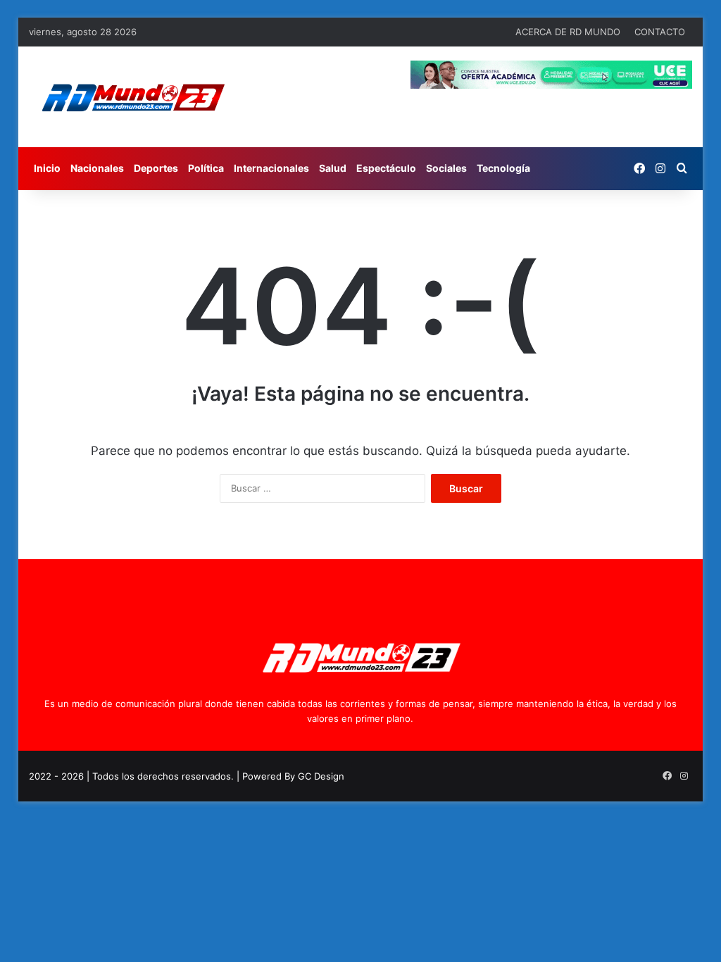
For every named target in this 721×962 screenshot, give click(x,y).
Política (206, 168)
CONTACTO (659, 31)
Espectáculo (386, 168)
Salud (332, 168)
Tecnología (503, 168)
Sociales (446, 168)
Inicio (47, 168)
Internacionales (271, 168)
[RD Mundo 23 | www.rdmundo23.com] (132, 97)
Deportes (156, 168)
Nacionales (97, 168)
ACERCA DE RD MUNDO (567, 31)
